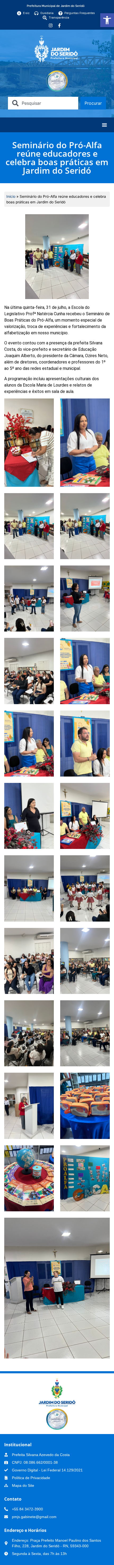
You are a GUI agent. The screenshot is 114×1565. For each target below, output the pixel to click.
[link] (107, 20)
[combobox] (43, 103)
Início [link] (10, 196)
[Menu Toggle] (104, 125)
